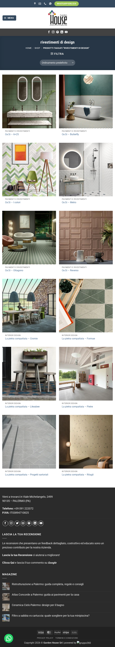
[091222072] (45, 3)
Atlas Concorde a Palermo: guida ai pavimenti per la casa (45, 594)
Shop (37, 48)
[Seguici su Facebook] (49, 32)
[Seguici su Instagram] (53, 32)
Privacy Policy (45, 638)
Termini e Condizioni (66, 638)
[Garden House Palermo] (35, 3)
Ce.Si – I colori (12, 202)
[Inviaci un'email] (23, 523)
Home (29, 48)
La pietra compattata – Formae (78, 338)
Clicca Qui (8, 562)
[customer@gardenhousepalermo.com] (40, 3)
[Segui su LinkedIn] (61, 32)
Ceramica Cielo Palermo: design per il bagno (38, 605)
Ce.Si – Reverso (70, 270)
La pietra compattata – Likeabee (22, 406)
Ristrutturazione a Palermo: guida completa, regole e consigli (48, 584)
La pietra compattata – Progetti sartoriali (26, 474)
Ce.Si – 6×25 (12, 134)
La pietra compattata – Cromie (21, 338)
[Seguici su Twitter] (17, 523)
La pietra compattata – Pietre (77, 406)
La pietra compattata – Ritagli (78, 474)
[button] (9, 18)
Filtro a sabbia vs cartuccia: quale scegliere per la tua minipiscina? (51, 615)
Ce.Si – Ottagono (14, 270)
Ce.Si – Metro (69, 202)
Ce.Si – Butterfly (70, 134)
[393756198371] (50, 3)
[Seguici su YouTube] (66, 32)
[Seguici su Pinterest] (57, 32)
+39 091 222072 (23, 508)
